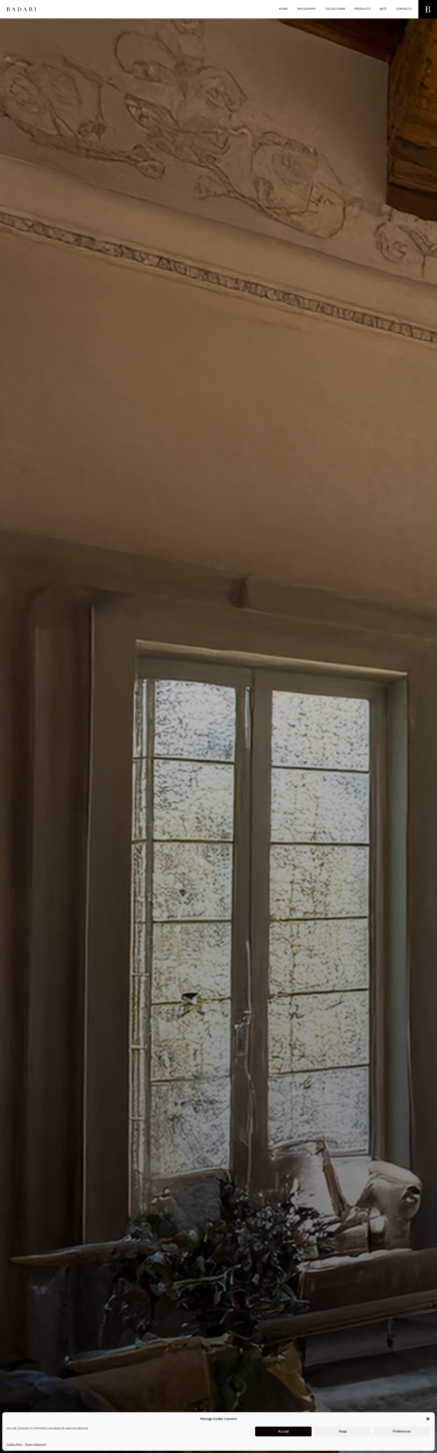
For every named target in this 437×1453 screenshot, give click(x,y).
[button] (428, 1419)
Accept (283, 1431)
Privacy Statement (35, 1444)
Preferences (402, 1431)
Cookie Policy (15, 1444)
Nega (343, 1431)
